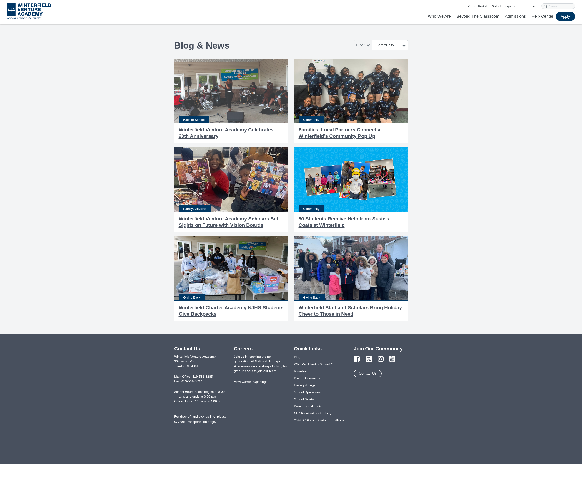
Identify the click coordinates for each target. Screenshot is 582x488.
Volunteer (301, 371)
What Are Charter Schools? (313, 364)
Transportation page (200, 422)
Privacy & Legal (305, 385)
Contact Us (368, 373)
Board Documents (307, 378)
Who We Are (439, 16)
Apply (565, 16)
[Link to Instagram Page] (381, 359)
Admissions (515, 16)
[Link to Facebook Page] (357, 359)
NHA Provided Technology (312, 413)
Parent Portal (477, 6)
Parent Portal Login (308, 406)
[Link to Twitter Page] (368, 359)
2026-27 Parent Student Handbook (319, 420)
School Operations (307, 392)
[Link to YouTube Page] (392, 359)
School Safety (304, 399)
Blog (297, 357)
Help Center (542, 16)
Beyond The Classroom (478, 16)
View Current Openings (250, 382)
